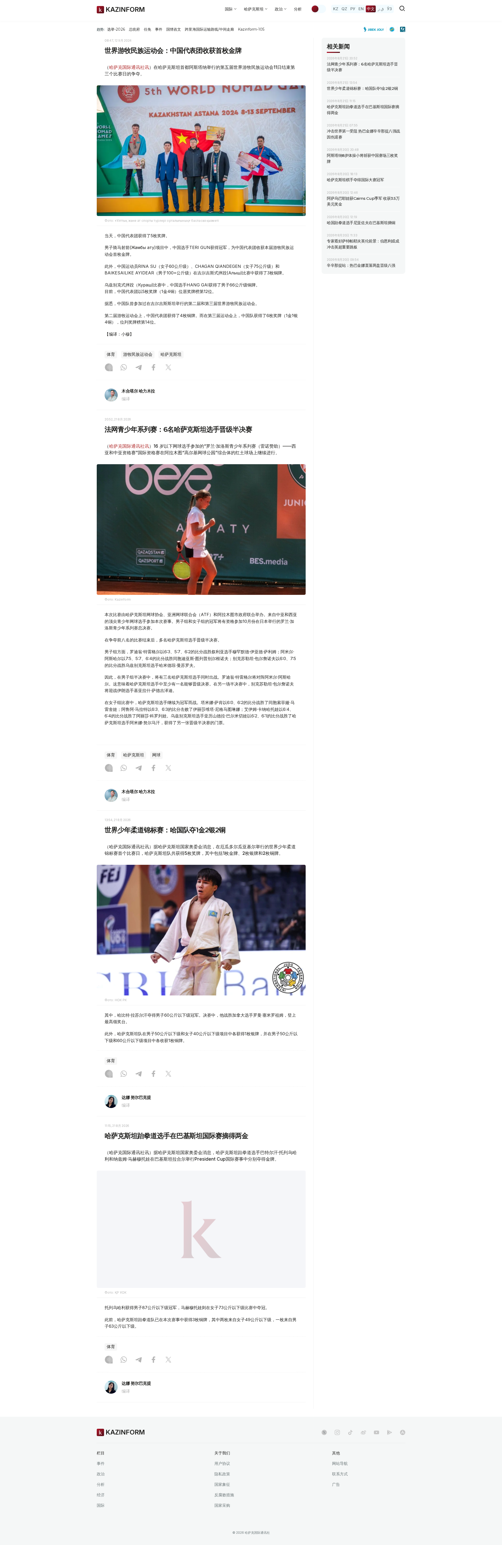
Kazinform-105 (251, 29)
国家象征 (222, 1497)
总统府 (134, 29)
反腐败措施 (224, 1508)
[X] (168, 368)
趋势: (101, 29)
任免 (147, 29)
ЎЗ (389, 8)
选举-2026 (116, 29)
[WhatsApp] (123, 368)
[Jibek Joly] (375, 29)
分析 (298, 9)
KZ (335, 8)
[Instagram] (109, 368)
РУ (352, 8)
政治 (101, 1487)
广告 (336, 1497)
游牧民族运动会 (137, 354)
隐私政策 (222, 1487)
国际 (101, 1518)
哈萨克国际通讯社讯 (129, 67)
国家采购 (222, 1518)
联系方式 (340, 1487)
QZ (344, 8)
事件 (158, 29)
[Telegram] (138, 368)
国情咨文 (173, 29)
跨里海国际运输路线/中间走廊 (209, 29)
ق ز (381, 8)
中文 (371, 8)
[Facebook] (153, 368)
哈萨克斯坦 (171, 354)
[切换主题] (318, 9)
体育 (111, 354)
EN (361, 8)
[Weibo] (363, 1445)
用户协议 (222, 1476)
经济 (101, 1508)
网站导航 (340, 1476)
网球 (156, 754)
